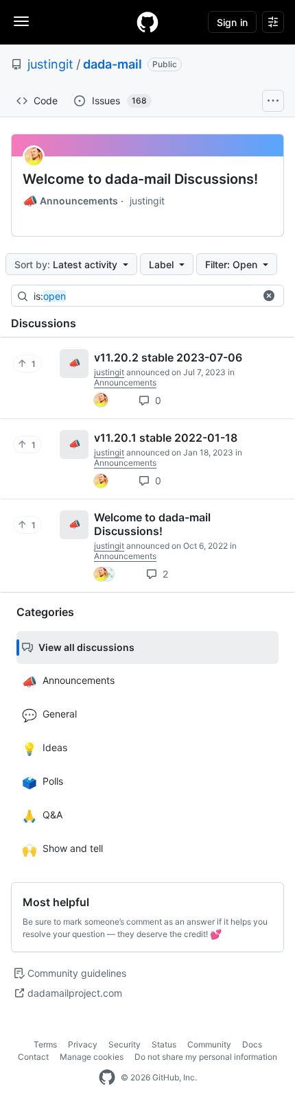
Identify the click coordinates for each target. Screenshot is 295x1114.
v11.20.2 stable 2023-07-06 (168, 357)
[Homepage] (147, 22)
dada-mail (112, 64)
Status (164, 1044)
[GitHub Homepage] (107, 1078)
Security (124, 1044)
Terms (45, 1044)
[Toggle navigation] (21, 21)
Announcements (70, 201)
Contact (33, 1057)
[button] (269, 296)
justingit (50, 64)
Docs (252, 1044)
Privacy (82, 1044)
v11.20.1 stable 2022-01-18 (165, 438)
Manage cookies (91, 1057)
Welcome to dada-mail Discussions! (140, 179)
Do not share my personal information (205, 1057)
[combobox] (144, 296)
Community (209, 1044)
